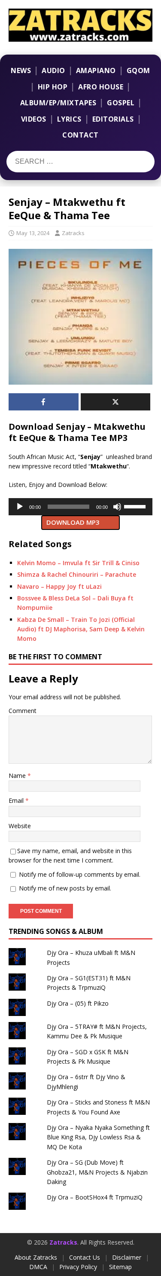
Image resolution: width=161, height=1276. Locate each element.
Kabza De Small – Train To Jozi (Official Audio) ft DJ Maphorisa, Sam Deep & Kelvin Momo (81, 629)
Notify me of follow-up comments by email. (79, 874)
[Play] (19, 506)
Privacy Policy (78, 1267)
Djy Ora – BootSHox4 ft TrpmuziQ (95, 1197)
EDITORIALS (113, 119)
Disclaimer (126, 1257)
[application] (80, 506)
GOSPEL (120, 102)
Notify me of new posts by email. (65, 888)
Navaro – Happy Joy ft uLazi (59, 586)
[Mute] (117, 506)
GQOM (138, 70)
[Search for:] (59, 161)
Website (20, 826)
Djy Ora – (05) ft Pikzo (78, 1003)
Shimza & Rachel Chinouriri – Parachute (76, 574)
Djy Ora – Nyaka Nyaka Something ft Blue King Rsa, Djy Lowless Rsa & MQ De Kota (98, 1137)
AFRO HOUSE (100, 87)
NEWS (21, 70)
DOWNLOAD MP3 (73, 522)
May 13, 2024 (32, 233)
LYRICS (69, 119)
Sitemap (120, 1267)
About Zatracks (36, 1257)
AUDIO (53, 70)
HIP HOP (53, 87)
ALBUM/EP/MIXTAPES (58, 102)
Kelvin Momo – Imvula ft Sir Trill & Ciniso (78, 563)
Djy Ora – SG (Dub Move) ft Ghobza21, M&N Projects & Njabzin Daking (97, 1172)
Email (17, 800)
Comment (22, 711)
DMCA (38, 1267)
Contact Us (84, 1257)
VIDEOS (33, 119)
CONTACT (80, 135)
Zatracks (73, 233)
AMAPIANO (96, 70)
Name (18, 775)
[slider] (136, 506)
